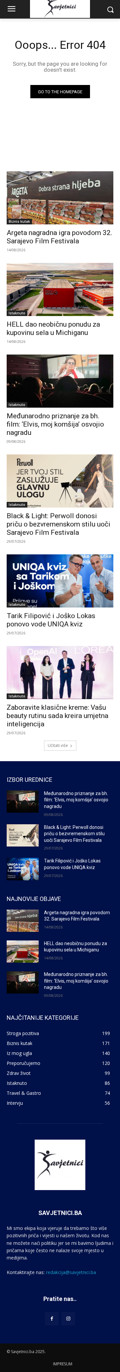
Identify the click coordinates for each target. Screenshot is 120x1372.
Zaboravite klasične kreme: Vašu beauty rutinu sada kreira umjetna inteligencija (57, 715)
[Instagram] (68, 1318)
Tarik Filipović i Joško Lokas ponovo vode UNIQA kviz (51, 620)
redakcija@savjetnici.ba (71, 1272)
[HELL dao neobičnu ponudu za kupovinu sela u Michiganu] (60, 289)
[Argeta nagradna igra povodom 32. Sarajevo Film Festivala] (60, 197)
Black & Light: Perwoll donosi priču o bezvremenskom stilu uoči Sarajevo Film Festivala (58, 524)
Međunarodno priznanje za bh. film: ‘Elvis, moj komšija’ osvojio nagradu (55, 424)
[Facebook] (51, 1318)
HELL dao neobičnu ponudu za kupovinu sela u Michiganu (53, 328)
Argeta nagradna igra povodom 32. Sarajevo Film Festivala (59, 237)
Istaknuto (17, 313)
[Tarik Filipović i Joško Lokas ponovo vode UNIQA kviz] (60, 580)
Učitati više (58, 745)
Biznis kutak (19, 221)
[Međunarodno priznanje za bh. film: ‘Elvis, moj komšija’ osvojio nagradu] (60, 381)
